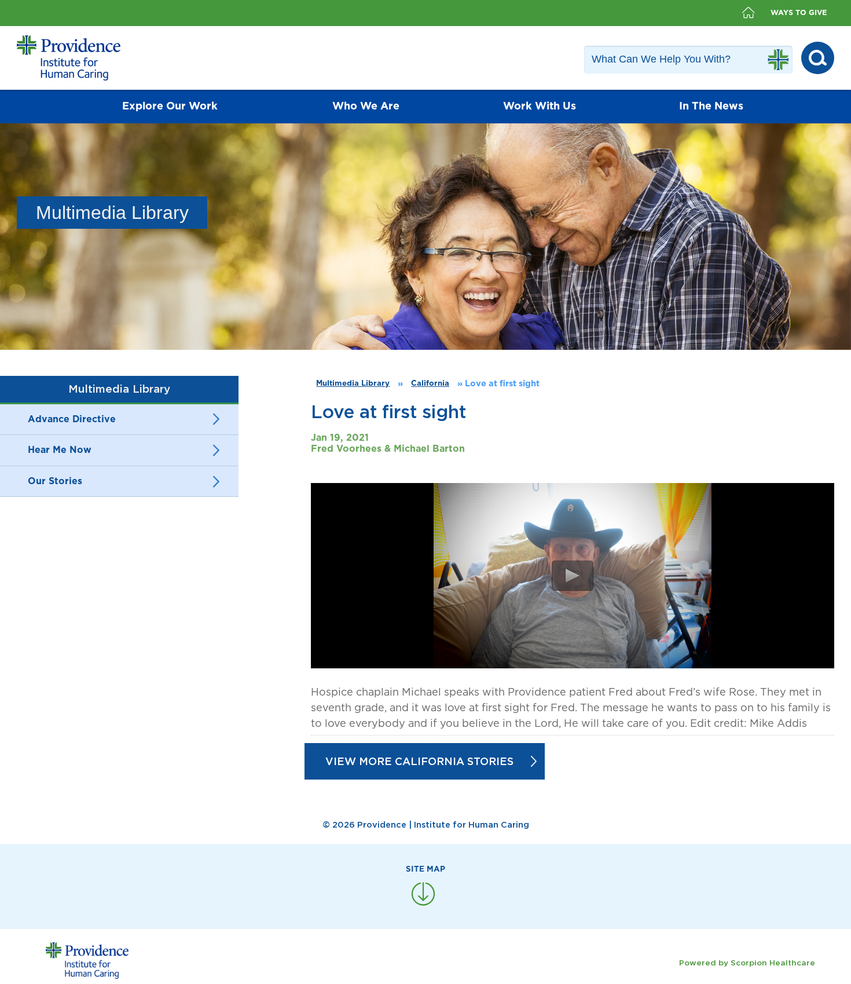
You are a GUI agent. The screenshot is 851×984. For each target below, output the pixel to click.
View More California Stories (419, 761)
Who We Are (365, 106)
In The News (711, 106)
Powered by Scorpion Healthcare (747, 963)
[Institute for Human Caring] (68, 58)
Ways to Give (799, 13)
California (430, 383)
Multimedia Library (353, 383)
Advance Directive (72, 419)
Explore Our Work (170, 106)
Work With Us (539, 106)
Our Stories (55, 481)
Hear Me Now (59, 450)
